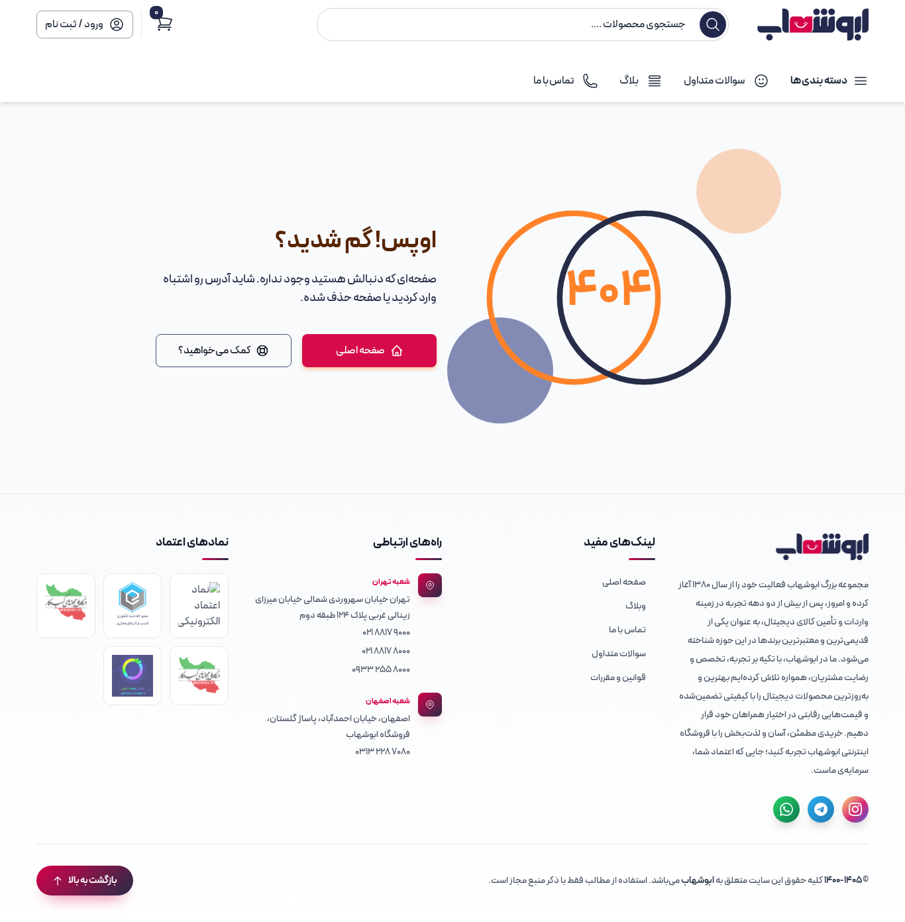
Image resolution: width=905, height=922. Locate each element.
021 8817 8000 (386, 651)
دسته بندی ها (818, 81)
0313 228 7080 (382, 752)
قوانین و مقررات (618, 678)
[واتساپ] (786, 809)
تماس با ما (627, 630)
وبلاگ (635, 606)
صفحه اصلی (360, 351)
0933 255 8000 (381, 670)
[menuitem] (559, 581)
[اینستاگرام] (855, 809)
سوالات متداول (619, 654)
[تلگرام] (821, 809)
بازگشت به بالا (92, 881)
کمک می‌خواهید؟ (214, 351)
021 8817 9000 (386, 633)
